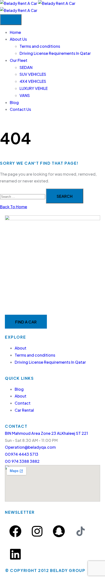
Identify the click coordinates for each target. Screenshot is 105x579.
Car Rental (24, 410)
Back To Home (13, 206)
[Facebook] (15, 531)
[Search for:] (23, 196)
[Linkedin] (15, 554)
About (20, 348)
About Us (18, 39)
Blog (14, 102)
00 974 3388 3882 (22, 461)
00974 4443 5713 (21, 454)
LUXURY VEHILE (34, 88)
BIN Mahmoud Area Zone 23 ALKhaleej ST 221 (46, 433)
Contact (23, 403)
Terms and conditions (40, 46)
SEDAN (26, 67)
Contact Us (20, 109)
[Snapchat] (58, 531)
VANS (25, 95)
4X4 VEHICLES (33, 81)
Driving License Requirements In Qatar (55, 53)
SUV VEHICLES (33, 74)
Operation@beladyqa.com (30, 447)
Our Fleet (18, 60)
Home (15, 32)
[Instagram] (37, 531)
